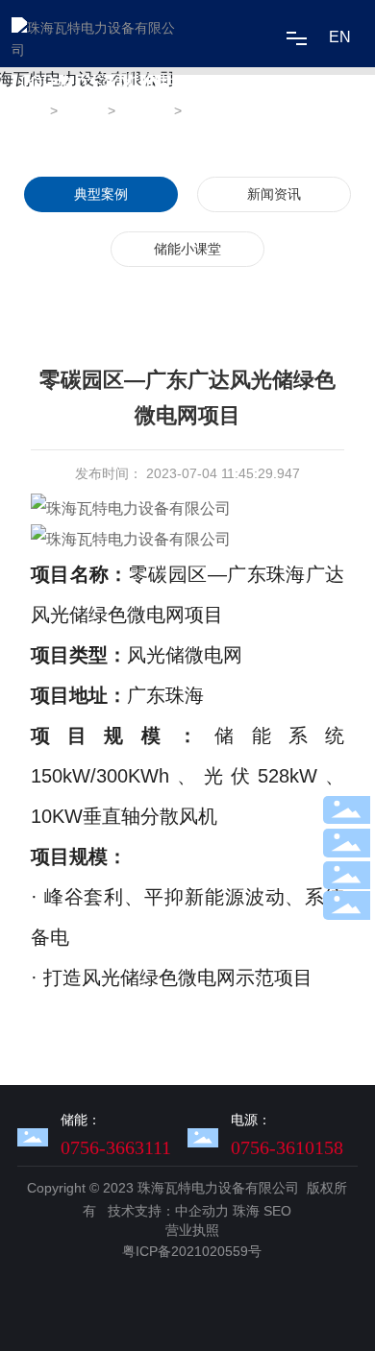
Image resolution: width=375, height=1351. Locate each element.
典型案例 (80, 122)
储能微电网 (145, 122)
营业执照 (192, 1230)
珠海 (246, 1210)
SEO (277, 1210)
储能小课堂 (187, 248)
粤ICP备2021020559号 (192, 1251)
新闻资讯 (274, 194)
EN (340, 37)
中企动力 (202, 1210)
